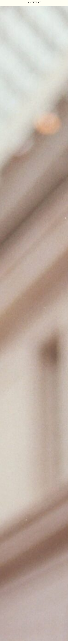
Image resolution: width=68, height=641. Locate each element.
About (53, 2)
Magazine (9, 2)
